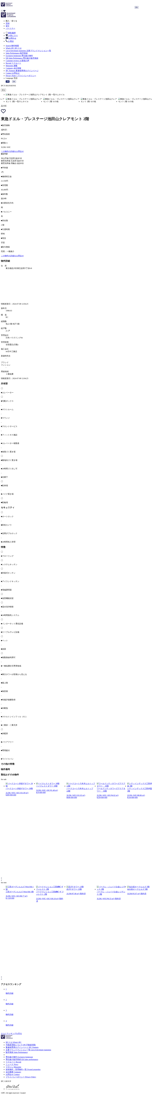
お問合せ (12, 38)
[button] (76, 878)
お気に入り (13, 36)
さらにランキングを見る (11, 1033)
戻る (3, 90)
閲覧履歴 (12, 33)
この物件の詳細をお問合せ (12, 151)
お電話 (10, 41)
